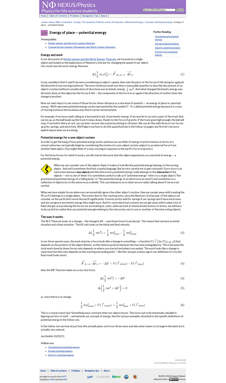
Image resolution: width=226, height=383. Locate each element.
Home (44, 15)
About (104, 15)
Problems (74, 15)
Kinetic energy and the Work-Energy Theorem (89, 59)
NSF (65, 379)
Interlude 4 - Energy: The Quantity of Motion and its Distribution (92, 22)
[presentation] (112, 74)
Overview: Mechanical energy (158, 22)
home (45, 22)
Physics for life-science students (69, 10)
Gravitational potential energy (64, 347)
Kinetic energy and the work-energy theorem (71, 43)
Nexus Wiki (54, 22)
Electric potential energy (167, 47)
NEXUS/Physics (76, 4)
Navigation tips (92, 370)
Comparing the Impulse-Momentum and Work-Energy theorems (81, 47)
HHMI (52, 379)
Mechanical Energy (134, 22)
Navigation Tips (90, 15)
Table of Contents (58, 15)
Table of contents (58, 370)
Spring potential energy (167, 43)
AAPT (64, 376)
